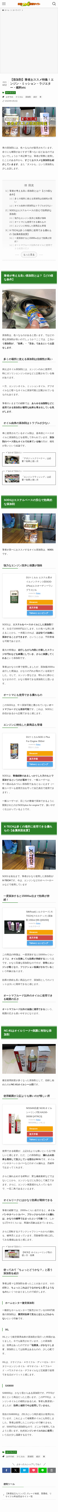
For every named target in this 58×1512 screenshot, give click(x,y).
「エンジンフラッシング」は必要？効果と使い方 (36, 478)
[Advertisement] (29, 42)
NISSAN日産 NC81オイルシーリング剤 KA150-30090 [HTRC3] (39, 1112)
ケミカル (19, 97)
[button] (6, 1470)
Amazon (33, 602)
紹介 (35, 97)
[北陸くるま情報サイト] (29, 4)
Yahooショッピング (38, 613)
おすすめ (9, 97)
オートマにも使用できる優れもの (30, 222)
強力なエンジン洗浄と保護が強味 (30, 218)
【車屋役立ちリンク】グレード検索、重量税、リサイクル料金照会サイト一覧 (28, 1495)
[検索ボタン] (54, 4)
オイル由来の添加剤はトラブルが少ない (33, 205)
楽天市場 (33, 607)
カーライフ (10, 93)
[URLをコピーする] (51, 1470)
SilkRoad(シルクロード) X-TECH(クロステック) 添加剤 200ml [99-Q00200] (39, 915)
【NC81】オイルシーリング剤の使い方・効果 (37, 1253)
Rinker (38, 593)
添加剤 (28, 97)
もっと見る (29, 254)
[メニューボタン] (4, 4)
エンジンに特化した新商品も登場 (30, 226)
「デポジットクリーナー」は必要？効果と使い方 (36, 459)
